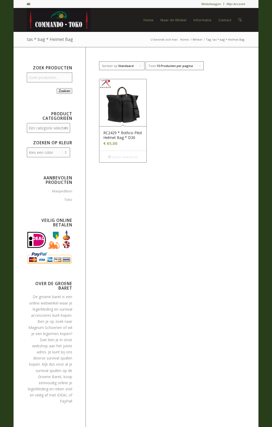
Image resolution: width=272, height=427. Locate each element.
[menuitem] (211, 4)
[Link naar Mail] (28, 4)
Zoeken (64, 91)
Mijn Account (236, 4)
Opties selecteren (124, 157)
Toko (68, 199)
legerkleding (43, 309)
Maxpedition (62, 191)
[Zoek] (240, 20)
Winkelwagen (211, 4)
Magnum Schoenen (45, 327)
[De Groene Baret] (59, 20)
